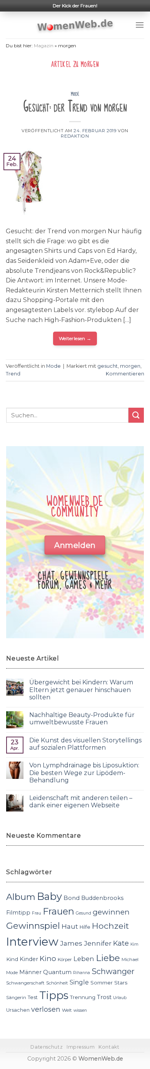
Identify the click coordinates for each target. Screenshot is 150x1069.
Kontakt (108, 1047)
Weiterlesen (75, 338)
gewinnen (111, 912)
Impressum (81, 1047)
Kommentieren (125, 374)
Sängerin (16, 997)
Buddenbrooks (102, 898)
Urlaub (120, 997)
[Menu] (139, 24)
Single (79, 982)
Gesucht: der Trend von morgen (75, 107)
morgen (130, 366)
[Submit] (136, 415)
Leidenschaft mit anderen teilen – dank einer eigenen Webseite (80, 801)
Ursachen (18, 1010)
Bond (71, 897)
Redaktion (75, 136)
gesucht (107, 366)
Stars (120, 982)
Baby (49, 896)
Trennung (82, 997)
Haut (70, 926)
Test (33, 997)
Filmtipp (18, 912)
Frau (36, 913)
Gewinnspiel (33, 925)
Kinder (29, 959)
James (71, 943)
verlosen (45, 1009)
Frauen (58, 911)
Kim (134, 944)
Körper (65, 959)
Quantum (57, 972)
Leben (83, 959)
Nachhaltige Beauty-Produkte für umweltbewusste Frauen (82, 718)
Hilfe (85, 927)
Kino (48, 958)
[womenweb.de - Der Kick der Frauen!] (75, 25)
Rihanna (81, 972)
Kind (12, 959)
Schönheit (57, 983)
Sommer (101, 982)
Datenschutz (46, 1047)
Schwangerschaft (25, 983)
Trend (13, 374)
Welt (67, 1010)
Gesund (83, 913)
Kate (121, 943)
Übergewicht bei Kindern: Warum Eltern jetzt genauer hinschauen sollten (81, 689)
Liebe (108, 958)
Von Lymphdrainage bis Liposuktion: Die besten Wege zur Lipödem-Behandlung (84, 772)
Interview (32, 941)
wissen (80, 1010)
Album (20, 896)
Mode (75, 94)
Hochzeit (110, 926)
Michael (130, 959)
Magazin (43, 45)
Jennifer (98, 943)
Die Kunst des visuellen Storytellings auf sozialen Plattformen (85, 744)
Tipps (53, 995)
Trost (104, 997)
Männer (30, 972)
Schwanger (113, 971)
